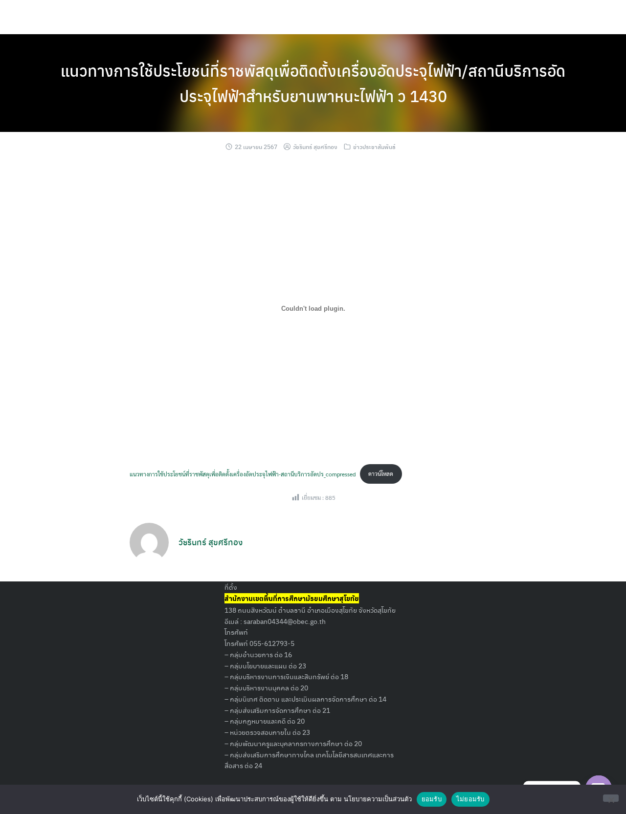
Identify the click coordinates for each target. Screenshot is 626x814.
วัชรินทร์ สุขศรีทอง (315, 146)
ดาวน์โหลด (380, 473)
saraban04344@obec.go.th (285, 621)
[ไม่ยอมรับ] (611, 798)
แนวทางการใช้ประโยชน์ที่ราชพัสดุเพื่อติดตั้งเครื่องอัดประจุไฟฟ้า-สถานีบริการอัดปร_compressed (243, 473)
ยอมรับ (432, 799)
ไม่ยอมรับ (470, 799)
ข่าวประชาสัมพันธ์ (374, 146)
